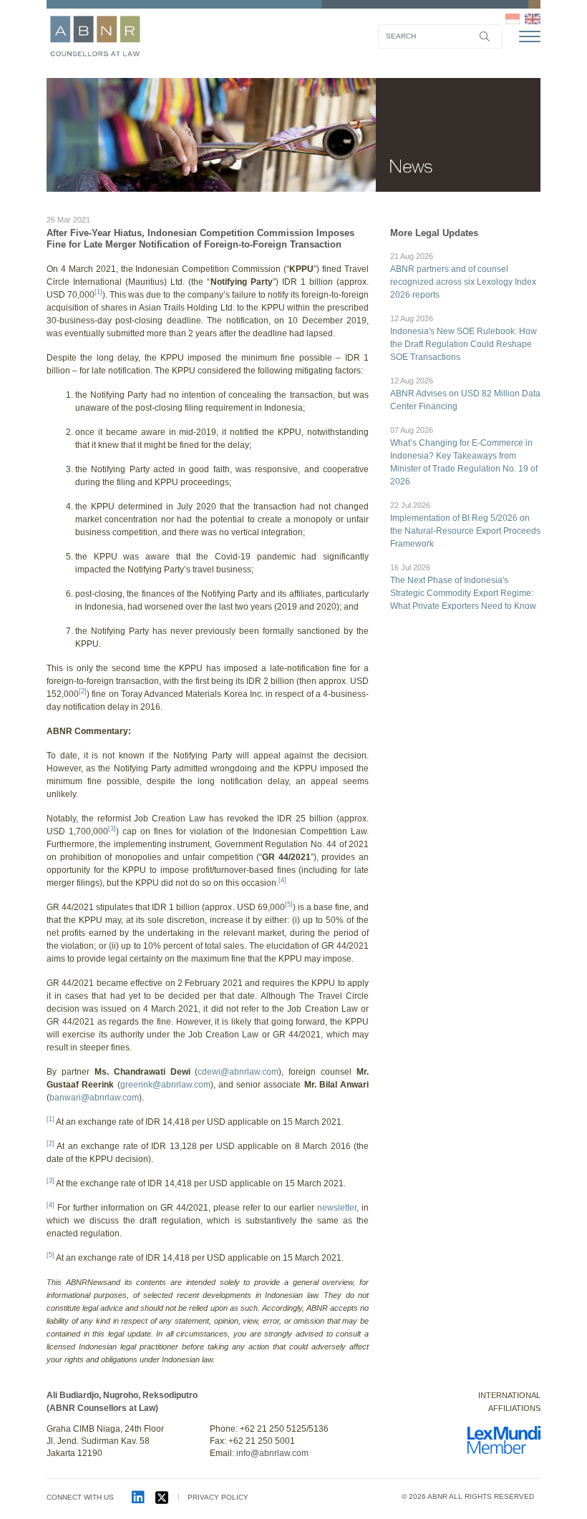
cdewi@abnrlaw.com (238, 1072)
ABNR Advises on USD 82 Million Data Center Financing (465, 393)
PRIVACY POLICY (218, 1497)
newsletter (336, 1208)
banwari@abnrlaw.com (94, 1098)
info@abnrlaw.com (272, 1453)
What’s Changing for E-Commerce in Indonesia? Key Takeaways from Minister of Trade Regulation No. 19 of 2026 (464, 456)
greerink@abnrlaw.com (165, 1085)
